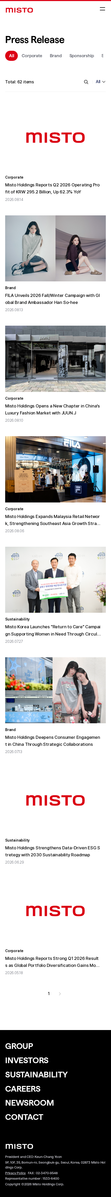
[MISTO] (19, 10)
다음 (60, 994)
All (98, 81)
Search (86, 82)
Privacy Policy (15, 1173)
